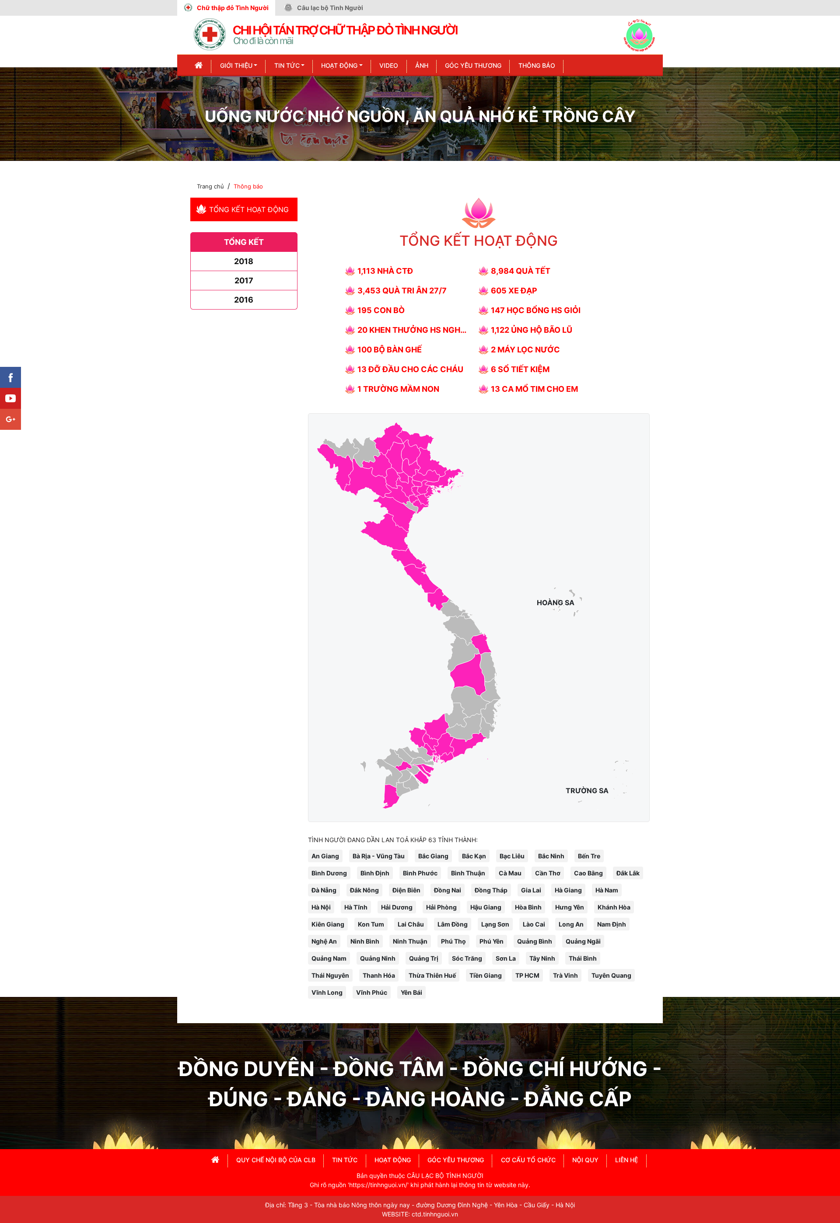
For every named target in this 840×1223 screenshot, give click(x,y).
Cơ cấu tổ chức (528, 1160)
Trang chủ (210, 186)
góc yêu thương (455, 1160)
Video (388, 65)
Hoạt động (339, 65)
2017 (243, 280)
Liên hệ (626, 1160)
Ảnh (421, 65)
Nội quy (585, 1160)
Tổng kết (244, 242)
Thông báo (536, 65)
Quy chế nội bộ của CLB (275, 1160)
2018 (243, 261)
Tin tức (287, 65)
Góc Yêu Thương (473, 65)
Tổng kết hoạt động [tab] (249, 209)
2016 (243, 299)
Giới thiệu (236, 65)
